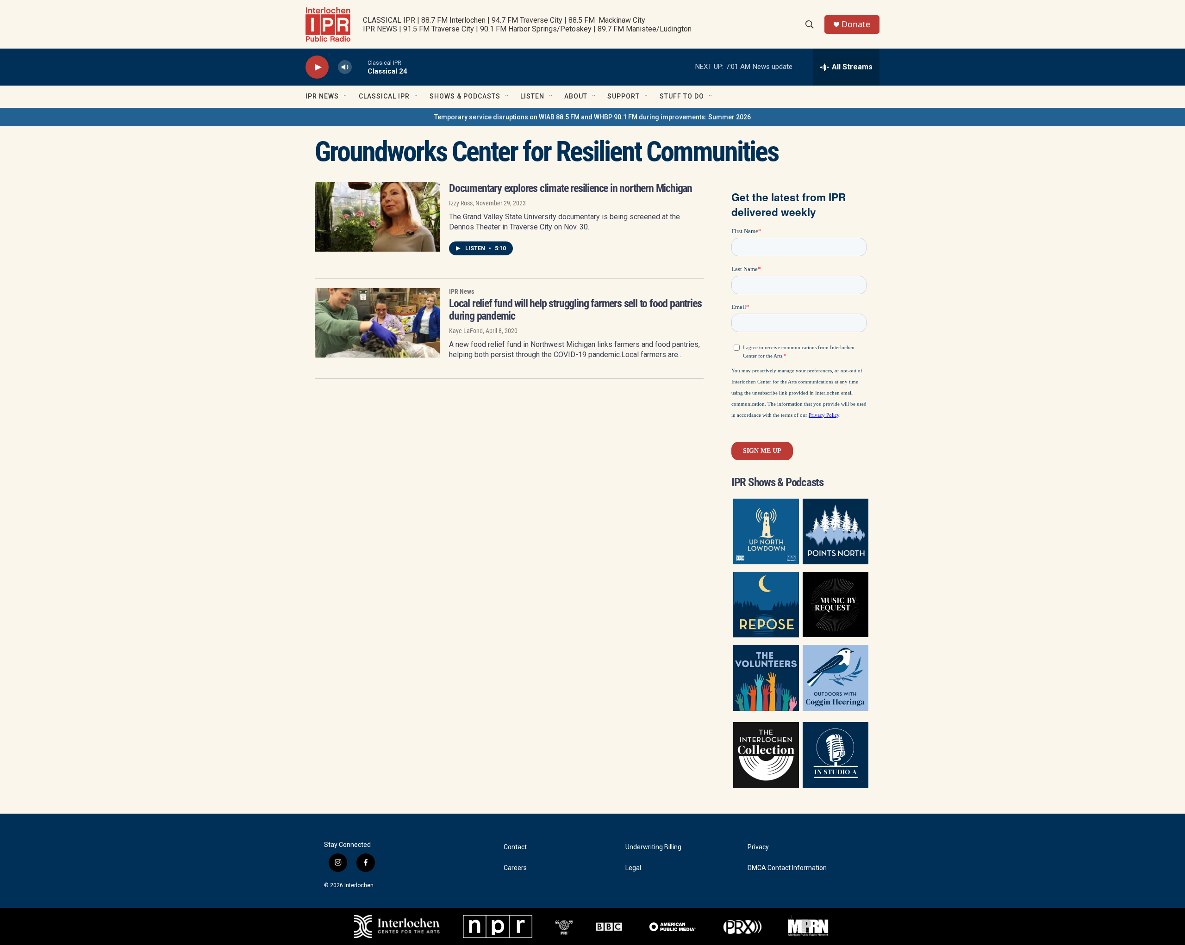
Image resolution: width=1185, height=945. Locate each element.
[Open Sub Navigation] (345, 96)
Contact (515, 847)
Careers (515, 868)
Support (623, 96)
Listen (532, 96)
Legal (633, 868)
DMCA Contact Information (787, 868)
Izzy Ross (461, 203)
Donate (856, 24)
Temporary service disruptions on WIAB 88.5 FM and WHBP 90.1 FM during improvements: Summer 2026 (592, 117)
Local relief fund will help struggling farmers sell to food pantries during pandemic (575, 310)
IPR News (322, 96)
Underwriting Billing (653, 847)
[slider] (359, 67)
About (575, 96)
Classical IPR (384, 96)
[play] (317, 67)
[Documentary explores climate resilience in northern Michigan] (377, 217)
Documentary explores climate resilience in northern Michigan (570, 188)
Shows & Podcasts (465, 96)
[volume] (345, 67)
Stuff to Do (682, 96)
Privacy (758, 847)
